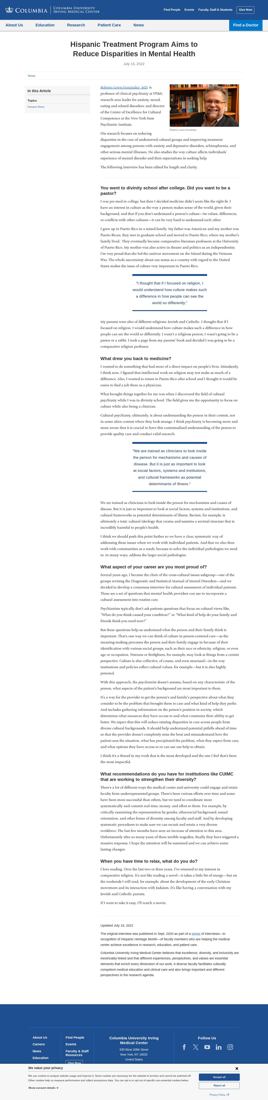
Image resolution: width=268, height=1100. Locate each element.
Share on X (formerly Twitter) (229, 75)
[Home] (52, 10)
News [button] (138, 25)
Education (40, 1058)
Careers (39, 1044)
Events (189, 9)
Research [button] (76, 25)
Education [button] (45, 25)
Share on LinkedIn (235, 75)
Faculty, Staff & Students (215, 9)
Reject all (219, 1085)
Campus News (36, 106)
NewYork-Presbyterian (160, 1016)
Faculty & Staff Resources (77, 1053)
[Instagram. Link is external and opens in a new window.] (230, 1047)
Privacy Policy (217, 1094)
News (31, 75)
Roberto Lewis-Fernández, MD (123, 87)
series (196, 934)
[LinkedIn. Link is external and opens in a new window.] (219, 1047)
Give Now (245, 9)
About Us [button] (14, 25)
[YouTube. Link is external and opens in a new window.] (207, 1047)
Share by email (240, 75)
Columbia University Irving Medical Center (111, 1015)
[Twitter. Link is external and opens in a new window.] (196, 1047)
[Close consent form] (237, 1068)
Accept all (219, 1077)
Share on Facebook (223, 75)
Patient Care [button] (109, 25)
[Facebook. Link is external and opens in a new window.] (184, 1047)
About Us (40, 1037)
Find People (172, 9)
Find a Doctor (246, 25)
